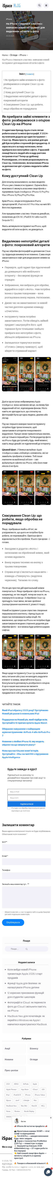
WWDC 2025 (11, 1117)
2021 (8, 1084)
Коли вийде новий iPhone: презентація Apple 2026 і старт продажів (24, 973)
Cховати (29, 74)
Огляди (13, 55)
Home (5, 55)
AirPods (25, 1084)
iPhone (23, 55)
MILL (43, 1106)
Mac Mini (24, 1106)
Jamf (17, 1100)
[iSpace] (11, 5)
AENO (16, 1084)
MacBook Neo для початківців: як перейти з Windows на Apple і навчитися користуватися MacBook (27, 1020)
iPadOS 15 (17, 1095)
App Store (25, 1089)
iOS (43, 1089)
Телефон (6, 870)
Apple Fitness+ (11, 1089)
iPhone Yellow (40, 1095)
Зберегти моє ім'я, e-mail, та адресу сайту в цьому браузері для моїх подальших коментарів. (27, 913)
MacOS (34, 1106)
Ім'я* (4, 842)
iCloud (35, 1089)
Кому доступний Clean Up (19, 92)
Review (17, 1111)
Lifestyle (26, 1100)
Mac (35, 1100)
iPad (7, 1095)
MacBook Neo (11, 1106)
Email (5, 856)
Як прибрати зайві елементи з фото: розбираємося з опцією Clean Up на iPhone (24, 84)
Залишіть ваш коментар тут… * (15, 884)
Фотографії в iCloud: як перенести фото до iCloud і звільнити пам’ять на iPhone (26, 1006)
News (8, 1111)
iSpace (8, 1100)
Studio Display (29, 1111)
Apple (35, 1084)
